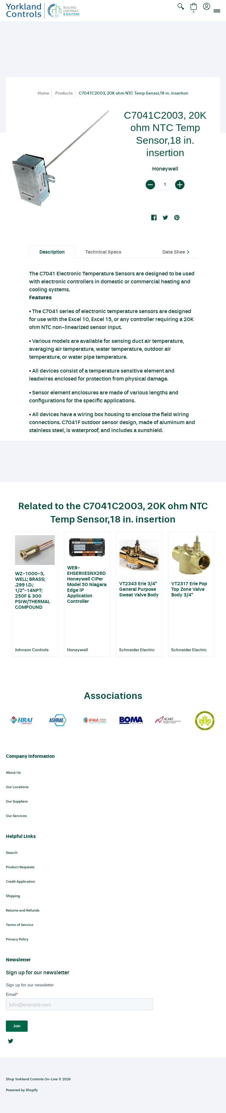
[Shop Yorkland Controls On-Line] (42, 11)
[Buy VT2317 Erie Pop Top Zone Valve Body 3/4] (191, 555)
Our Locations (17, 787)
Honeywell (165, 169)
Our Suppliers (17, 801)
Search (11, 853)
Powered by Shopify (22, 1090)
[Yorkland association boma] (131, 720)
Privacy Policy (17, 939)
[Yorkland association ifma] (94, 720)
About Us (13, 772)
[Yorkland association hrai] (21, 720)
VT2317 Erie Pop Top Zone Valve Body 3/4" (189, 589)
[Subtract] (150, 184)
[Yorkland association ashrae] (58, 720)
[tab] (52, 252)
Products (64, 93)
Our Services (16, 816)
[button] (180, 11)
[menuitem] (180, 11)
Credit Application (20, 881)
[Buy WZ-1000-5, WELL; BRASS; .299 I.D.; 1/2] (35, 550)
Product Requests (20, 867)
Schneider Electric (137, 649)
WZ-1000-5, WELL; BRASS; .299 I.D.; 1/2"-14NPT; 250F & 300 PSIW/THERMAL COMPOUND (32, 590)
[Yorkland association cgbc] (204, 720)
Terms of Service (19, 925)
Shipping (13, 896)
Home (43, 93)
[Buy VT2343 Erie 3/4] (139, 555)
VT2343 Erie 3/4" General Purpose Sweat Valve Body (139, 589)
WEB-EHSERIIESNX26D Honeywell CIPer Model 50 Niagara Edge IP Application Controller (87, 584)
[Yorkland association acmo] (168, 720)
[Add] (180, 184)
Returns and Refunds (22, 910)
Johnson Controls (32, 649)
